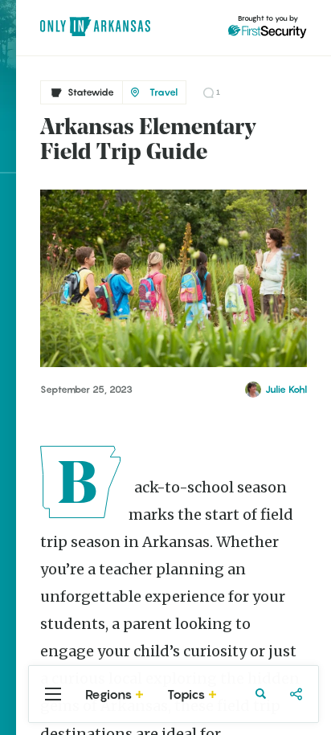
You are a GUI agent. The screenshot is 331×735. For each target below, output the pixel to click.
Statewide (90, 92)
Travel (163, 92)
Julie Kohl (286, 389)
